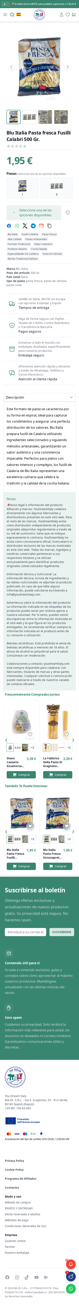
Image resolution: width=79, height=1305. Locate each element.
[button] (7, 741)
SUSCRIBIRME (61, 932)
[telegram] (33, 225)
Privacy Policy (14, 1161)
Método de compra (18, 1202)
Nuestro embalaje (17, 1253)
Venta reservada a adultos (22, 1214)
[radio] (22, 188)
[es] (18, 14)
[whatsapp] (17, 225)
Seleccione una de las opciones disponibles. (35, 212)
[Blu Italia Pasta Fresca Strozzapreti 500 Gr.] (57, 813)
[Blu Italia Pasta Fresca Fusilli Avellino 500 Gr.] (21, 813)
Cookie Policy (14, 1170)
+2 (32, 747)
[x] (25, 225)
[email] (41, 225)
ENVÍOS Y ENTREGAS (19, 1208)
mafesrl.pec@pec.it (35, 1292)
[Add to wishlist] (30, 734)
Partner (10, 1247)
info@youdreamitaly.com (23, 594)
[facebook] (8, 225)
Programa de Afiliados (20, 1178)
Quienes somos (15, 1241)
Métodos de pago (17, 1220)
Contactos (12, 1187)
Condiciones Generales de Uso (25, 1226)
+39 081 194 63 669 (18, 1108)
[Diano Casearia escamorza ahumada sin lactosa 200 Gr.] (21, 722)
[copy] (49, 225)
